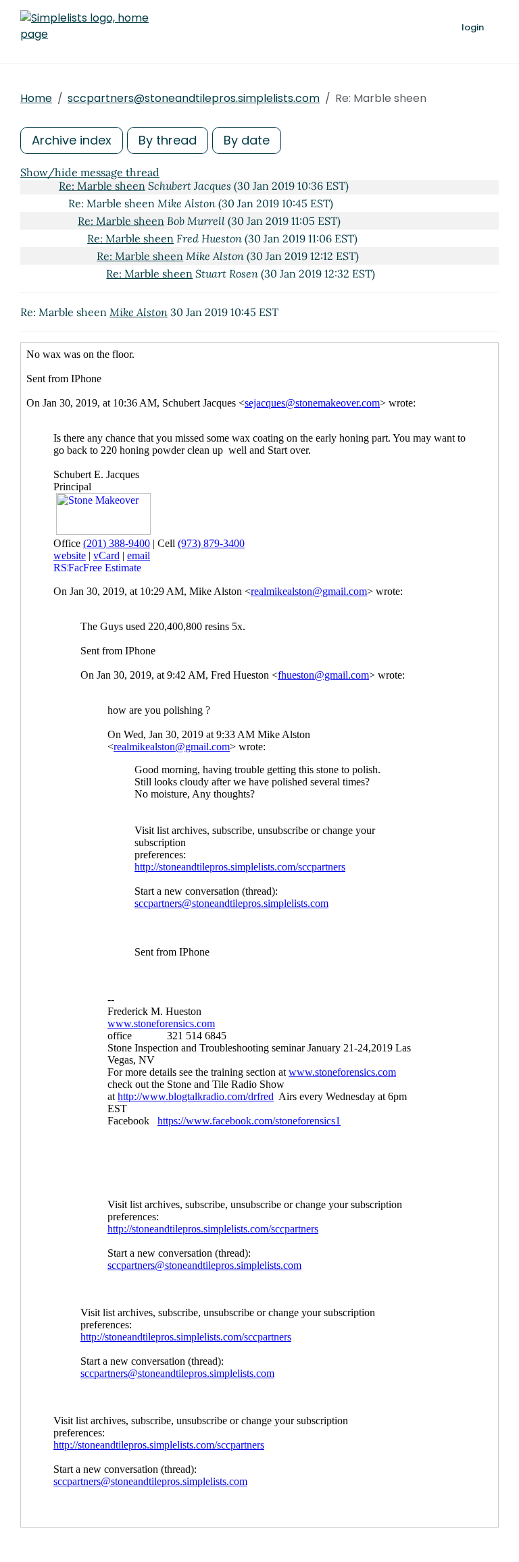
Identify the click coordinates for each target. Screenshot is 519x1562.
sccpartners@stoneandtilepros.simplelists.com (194, 98)
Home (36, 98)
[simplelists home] (84, 26)
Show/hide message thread (89, 172)
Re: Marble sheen (102, 185)
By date (247, 140)
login (473, 27)
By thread (168, 140)
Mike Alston (138, 312)
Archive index (72, 140)
